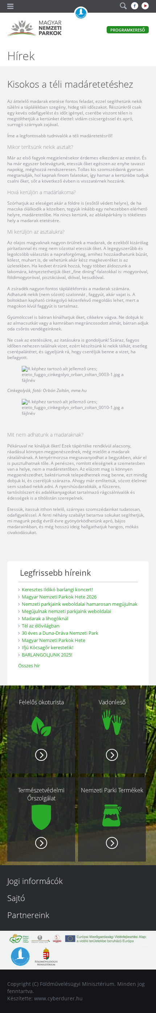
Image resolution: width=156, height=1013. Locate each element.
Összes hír (29, 665)
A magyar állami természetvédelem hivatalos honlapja (81, 13)
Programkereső (127, 30)
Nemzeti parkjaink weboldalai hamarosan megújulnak (79, 604)
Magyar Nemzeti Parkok (34, 29)
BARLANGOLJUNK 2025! (47, 654)
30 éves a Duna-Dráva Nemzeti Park (60, 633)
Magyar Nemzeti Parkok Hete (53, 640)
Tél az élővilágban (40, 625)
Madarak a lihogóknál (45, 618)
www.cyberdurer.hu (58, 998)
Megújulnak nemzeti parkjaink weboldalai (66, 611)
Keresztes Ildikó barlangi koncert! (57, 589)
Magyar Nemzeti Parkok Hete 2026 (59, 596)
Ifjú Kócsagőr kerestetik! (47, 647)
